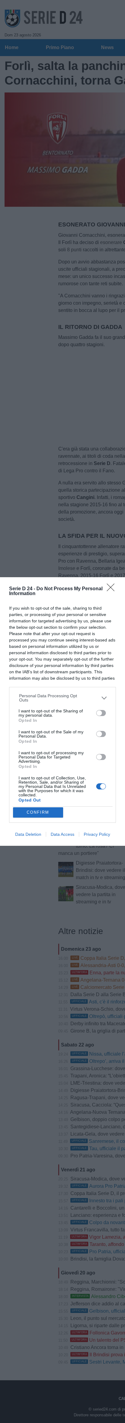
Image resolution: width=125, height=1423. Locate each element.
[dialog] (62, 711)
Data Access (62, 834)
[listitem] (62, 698)
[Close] (112, 589)
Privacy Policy (97, 834)
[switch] (101, 713)
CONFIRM (38, 812)
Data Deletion (28, 834)
